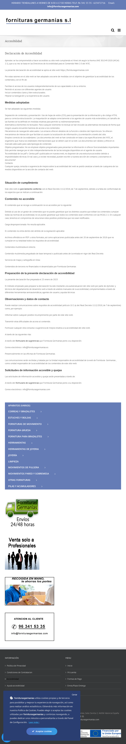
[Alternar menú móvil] (119, 30)
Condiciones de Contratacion (19, 672)
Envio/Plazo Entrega (76, 685)
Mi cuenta (71, 672)
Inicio (69, 665)
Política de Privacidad (16, 665)
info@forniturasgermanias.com (85, 719)
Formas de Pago (74, 679)
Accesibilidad (13, 679)
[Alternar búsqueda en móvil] (112, 30)
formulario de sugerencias (27, 340)
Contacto (71, 692)
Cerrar (74, 694)
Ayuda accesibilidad (15, 685)
